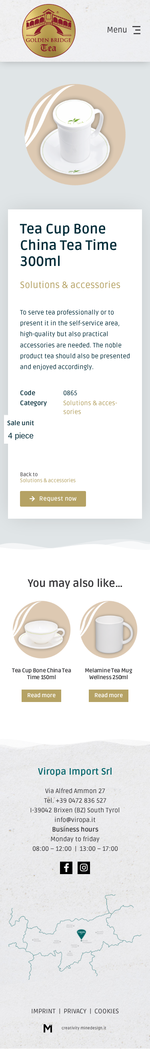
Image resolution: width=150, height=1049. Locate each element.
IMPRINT (43, 1011)
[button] (53, 499)
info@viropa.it (75, 820)
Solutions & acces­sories (70, 285)
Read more (41, 695)
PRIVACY (75, 1011)
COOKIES (106, 1011)
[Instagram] (84, 868)
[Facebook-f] (66, 868)
